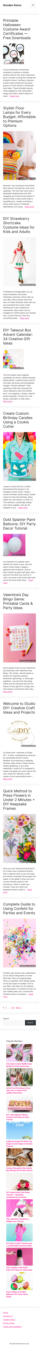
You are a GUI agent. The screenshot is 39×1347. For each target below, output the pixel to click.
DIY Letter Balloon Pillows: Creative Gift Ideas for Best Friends (17, 1117)
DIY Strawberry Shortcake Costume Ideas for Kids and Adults (19, 225)
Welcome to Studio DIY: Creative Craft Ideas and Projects (19, 707)
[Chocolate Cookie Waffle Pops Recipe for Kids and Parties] (19, 1053)
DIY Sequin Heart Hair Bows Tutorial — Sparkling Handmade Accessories (18, 1194)
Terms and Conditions (12, 1327)
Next (19, 1008)
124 (13, 1008)
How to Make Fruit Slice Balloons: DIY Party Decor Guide (17, 1294)
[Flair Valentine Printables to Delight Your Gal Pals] (19, 1208)
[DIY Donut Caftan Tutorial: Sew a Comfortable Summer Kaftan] (19, 1232)
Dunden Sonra (12, 5)
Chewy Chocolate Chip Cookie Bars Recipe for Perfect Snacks (19, 1169)
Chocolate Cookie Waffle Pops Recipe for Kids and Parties (19, 1065)
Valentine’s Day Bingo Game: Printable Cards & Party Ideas (18, 601)
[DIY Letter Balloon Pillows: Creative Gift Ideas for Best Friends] (19, 1104)
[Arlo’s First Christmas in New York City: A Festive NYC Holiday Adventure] (19, 1077)
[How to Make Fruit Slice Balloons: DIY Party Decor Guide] (19, 1281)
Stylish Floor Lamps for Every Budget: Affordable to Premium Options (19, 117)
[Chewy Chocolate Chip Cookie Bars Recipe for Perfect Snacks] (19, 1157)
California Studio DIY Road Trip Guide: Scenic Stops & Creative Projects (19, 1143)
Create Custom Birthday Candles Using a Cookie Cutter (17, 420)
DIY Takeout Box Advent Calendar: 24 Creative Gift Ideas (18, 336)
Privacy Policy (9, 1323)
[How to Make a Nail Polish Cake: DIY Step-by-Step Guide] (19, 1257)
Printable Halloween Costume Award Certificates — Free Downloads (17, 29)
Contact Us (7, 1316)
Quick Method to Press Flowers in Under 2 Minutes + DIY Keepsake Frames (19, 800)
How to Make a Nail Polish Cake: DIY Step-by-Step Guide (19, 1269)
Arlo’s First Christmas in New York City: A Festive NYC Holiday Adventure (18, 1090)
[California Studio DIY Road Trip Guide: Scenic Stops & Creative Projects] (19, 1130)
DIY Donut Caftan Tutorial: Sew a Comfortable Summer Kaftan (19, 1244)
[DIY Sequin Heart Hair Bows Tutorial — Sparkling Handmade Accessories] (19, 1181)
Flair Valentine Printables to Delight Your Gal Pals (17, 1220)
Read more (14, 96)
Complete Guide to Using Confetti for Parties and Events (19, 908)
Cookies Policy (9, 1320)
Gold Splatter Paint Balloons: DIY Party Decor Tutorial (19, 523)
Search (6, 1019)
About (5, 1313)
